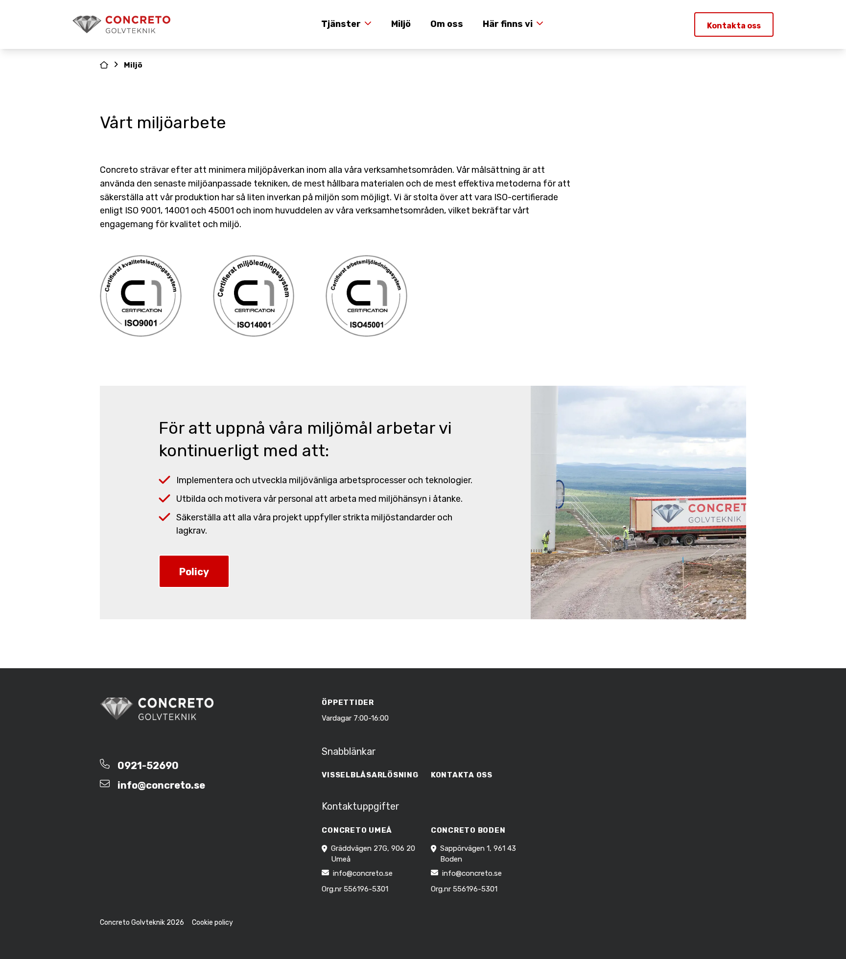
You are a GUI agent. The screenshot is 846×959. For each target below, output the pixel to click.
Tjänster (341, 24)
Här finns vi (508, 24)
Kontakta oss (734, 25)
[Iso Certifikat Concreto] (141, 296)
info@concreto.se (161, 785)
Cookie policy (212, 922)
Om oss (446, 24)
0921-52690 (148, 766)
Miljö (401, 24)
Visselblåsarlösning (370, 775)
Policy (194, 572)
